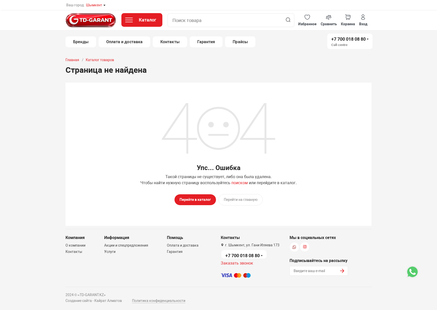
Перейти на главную (240, 200)
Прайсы (240, 41)
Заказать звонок (237, 263)
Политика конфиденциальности (158, 301)
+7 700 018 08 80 (348, 39)
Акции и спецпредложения (126, 245)
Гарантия (206, 41)
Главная (72, 60)
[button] (307, 20)
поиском (239, 182)
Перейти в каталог (195, 200)
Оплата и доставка (124, 41)
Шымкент (94, 5)
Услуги (110, 252)
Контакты (170, 41)
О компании (75, 245)
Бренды (80, 41)
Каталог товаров (100, 60)
